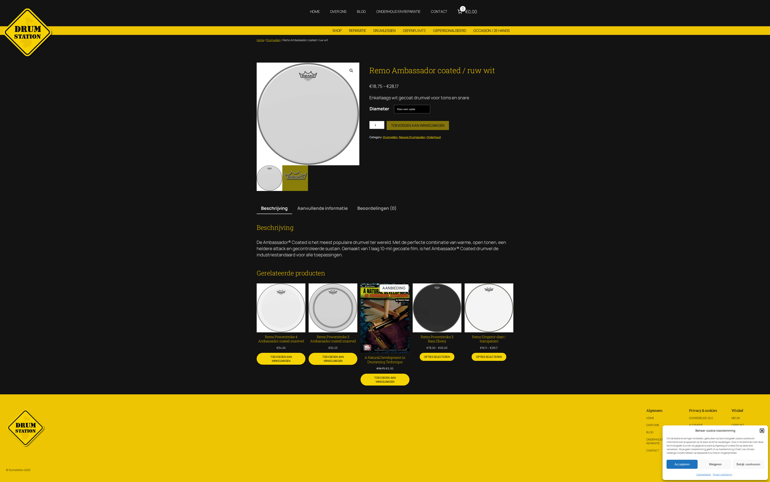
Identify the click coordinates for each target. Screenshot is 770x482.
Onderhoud (434, 137)
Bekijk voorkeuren (748, 464)
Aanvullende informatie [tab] (322, 208)
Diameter (379, 109)
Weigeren (715, 464)
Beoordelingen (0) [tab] (377, 208)
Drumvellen (273, 40)
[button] (762, 431)
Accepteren (682, 464)
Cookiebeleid (703, 474)
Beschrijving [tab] (274, 208)
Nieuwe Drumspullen (412, 137)
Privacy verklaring (722, 474)
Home (260, 40)
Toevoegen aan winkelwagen (418, 125)
